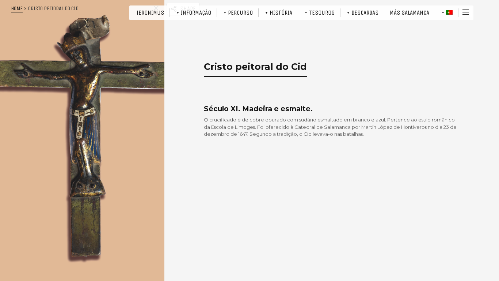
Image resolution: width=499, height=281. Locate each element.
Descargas (364, 12)
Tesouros (322, 12)
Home (17, 8)
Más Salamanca (409, 12)
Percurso (240, 12)
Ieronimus (150, 12)
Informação (196, 12)
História (281, 12)
